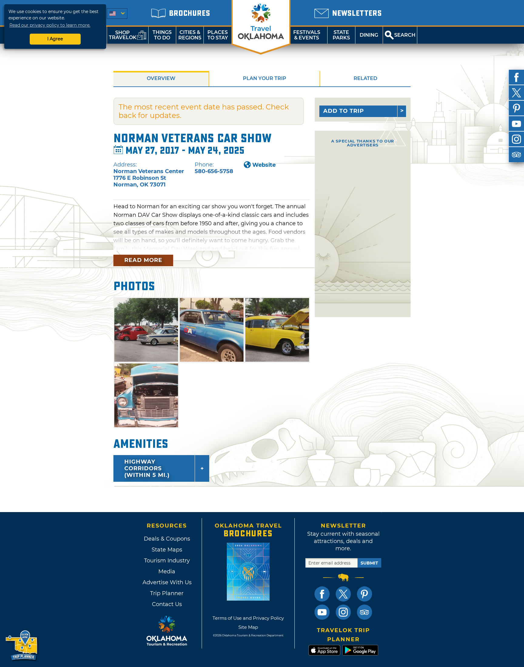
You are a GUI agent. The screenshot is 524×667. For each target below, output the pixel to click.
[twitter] (516, 92)
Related (365, 78)
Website (264, 165)
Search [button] (404, 35)
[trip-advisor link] (364, 612)
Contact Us (167, 604)
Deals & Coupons (167, 538)
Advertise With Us (167, 582)
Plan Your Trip (264, 78)
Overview (161, 78)
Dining (369, 35)
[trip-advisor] (516, 154)
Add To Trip (343, 111)
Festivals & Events (306, 35)
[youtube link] (322, 612)
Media (166, 571)
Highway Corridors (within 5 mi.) (147, 468)
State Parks (341, 35)
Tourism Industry (167, 560)
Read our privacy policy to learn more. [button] (49, 25)
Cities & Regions (189, 35)
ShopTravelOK (122, 35)
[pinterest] (516, 108)
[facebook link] (322, 594)
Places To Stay (217, 35)
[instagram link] (343, 612)
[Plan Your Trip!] (22, 645)
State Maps (167, 549)
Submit (369, 563)
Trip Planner (166, 593)
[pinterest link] (364, 594)
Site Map (248, 627)
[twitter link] (343, 594)
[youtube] (516, 123)
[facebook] (516, 77)
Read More (143, 260)
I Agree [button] (55, 39)
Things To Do (162, 35)
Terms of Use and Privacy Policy (248, 618)
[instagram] (516, 139)
